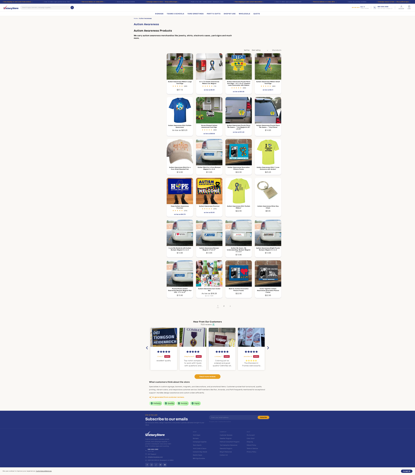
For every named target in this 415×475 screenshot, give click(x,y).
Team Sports (197, 445)
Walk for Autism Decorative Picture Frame (239, 289)
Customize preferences (44, 471)
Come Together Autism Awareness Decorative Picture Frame (268, 290)
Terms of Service (252, 448)
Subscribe (263, 417)
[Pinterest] (160, 465)
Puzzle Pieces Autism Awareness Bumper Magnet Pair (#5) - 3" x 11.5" (180, 290)
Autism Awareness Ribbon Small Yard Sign (268, 82)
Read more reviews (207, 376)
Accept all (406, 471)
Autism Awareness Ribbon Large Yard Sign (180, 82)
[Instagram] (151, 465)
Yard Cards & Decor (199, 448)
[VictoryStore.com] (10, 7)
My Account (251, 435)
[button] (147, 347)
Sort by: (247, 50)
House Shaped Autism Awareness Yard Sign (209, 126)
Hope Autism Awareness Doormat (180, 207)
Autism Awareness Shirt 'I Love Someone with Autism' (268, 168)
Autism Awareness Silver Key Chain (268, 207)
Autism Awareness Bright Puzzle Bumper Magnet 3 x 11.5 (268, 249)
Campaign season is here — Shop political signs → (162, 1)
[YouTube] (165, 465)
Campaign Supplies (200, 442)
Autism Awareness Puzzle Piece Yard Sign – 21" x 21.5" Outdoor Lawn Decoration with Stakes (238, 83)
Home (136, 18)
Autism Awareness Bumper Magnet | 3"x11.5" (209, 249)
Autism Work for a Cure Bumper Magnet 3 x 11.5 (209, 168)
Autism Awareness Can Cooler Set (209, 289)
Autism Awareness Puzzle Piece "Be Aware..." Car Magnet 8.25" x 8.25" (238, 127)
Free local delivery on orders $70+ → (93, 1)
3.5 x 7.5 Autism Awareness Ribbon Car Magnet (209, 82)
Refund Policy (251, 445)
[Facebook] (147, 465)
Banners (196, 438)
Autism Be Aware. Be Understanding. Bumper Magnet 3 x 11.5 (238, 250)
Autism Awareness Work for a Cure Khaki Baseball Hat (180, 168)
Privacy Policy (251, 452)
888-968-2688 (153, 449)
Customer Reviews (226, 435)
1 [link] (217, 306)
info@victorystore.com (155, 457)
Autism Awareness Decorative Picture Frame (239, 168)
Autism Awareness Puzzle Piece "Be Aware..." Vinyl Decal (268, 126)
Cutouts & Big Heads (200, 452)
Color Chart (251, 438)
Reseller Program (226, 438)
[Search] (72, 7)
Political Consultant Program (229, 442)
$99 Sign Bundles (199, 458)
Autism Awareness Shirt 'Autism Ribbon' (238, 207)
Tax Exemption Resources (228, 445)
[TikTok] (156, 465)
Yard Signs (196, 435)
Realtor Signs (197, 455)
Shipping (250, 442)
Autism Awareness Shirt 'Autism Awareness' (179, 126)
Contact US (224, 455)
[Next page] (230, 306)
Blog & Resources (226, 452)
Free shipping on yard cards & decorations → (18, 1)
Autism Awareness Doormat (209, 206)
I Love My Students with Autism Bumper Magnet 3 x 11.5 (179, 249)
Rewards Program (226, 448)
